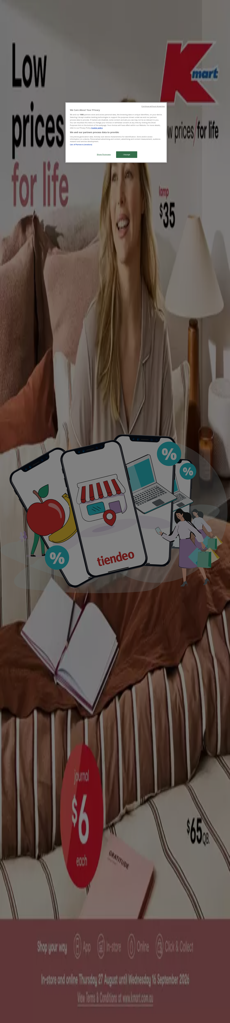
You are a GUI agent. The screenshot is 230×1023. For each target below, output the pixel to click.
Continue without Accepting (153, 106)
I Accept (126, 154)
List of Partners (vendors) (81, 144)
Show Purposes (104, 154)
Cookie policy (97, 128)
